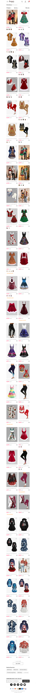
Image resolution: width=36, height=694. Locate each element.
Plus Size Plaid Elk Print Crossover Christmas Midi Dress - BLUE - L (24, 339)
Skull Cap (20, 672)
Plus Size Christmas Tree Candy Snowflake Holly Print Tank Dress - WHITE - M (11, 247)
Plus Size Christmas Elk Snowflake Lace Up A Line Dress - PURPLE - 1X (11, 359)
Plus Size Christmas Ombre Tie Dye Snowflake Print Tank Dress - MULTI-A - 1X (11, 400)
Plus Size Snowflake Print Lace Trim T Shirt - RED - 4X (11, 488)
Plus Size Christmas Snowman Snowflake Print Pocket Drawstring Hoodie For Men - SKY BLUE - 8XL (11, 655)
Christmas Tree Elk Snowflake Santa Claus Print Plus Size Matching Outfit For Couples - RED (11, 181)
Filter (26, 8)
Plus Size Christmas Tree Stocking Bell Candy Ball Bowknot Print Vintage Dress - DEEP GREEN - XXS (24, 25)
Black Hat (16, 669)
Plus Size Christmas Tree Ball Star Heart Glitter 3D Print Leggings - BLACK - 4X (24, 400)
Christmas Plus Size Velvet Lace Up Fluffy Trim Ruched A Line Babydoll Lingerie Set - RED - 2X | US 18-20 (24, 443)
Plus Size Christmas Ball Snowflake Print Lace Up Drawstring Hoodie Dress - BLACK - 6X (24, 553)
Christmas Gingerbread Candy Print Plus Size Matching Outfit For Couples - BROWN (11, 48)
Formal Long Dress (11, 672)
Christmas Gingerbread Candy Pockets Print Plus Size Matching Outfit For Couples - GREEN (24, 181)
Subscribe (26, 681)
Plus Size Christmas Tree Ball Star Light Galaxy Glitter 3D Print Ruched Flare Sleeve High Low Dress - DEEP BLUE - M (11, 161)
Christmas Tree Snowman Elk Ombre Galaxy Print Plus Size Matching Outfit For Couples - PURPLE (24, 48)
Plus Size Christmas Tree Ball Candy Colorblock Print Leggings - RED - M (24, 488)
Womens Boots (23, 669)
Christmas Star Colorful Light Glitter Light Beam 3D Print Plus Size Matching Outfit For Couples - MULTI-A (24, 204)
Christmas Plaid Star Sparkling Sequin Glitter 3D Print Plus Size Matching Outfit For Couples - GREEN (24, 161)
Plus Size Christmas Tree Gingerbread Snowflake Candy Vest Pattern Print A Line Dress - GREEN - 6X (24, 224)
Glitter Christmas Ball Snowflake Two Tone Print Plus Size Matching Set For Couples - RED (11, 93)
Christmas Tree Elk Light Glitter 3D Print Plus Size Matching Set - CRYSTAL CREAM (11, 204)
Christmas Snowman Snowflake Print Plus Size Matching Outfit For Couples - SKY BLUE (11, 594)
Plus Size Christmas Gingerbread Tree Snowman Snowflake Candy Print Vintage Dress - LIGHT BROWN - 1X (11, 267)
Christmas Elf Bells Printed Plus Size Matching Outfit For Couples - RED (11, 25)
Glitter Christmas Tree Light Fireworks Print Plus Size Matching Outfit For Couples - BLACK (11, 70)
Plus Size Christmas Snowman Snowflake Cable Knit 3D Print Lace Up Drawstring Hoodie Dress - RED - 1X (24, 614)
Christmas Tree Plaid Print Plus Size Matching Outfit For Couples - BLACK (11, 553)
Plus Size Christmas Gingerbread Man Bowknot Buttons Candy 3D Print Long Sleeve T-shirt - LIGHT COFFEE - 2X (11, 138)
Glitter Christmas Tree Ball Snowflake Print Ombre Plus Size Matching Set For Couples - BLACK (24, 70)
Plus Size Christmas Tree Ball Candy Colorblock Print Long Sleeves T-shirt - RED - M (11, 510)
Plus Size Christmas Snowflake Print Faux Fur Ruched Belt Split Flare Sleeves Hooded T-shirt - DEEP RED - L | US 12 (11, 292)
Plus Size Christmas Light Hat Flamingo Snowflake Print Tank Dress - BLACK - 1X (24, 359)
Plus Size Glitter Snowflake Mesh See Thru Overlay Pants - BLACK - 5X (11, 339)
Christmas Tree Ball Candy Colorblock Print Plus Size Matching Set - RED (24, 510)
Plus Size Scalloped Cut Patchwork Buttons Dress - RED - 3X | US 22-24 (24, 93)
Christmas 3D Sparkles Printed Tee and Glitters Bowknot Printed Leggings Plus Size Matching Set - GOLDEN (24, 138)
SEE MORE (18, 663)
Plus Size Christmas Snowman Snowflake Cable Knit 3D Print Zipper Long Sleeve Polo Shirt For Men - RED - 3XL (24, 655)
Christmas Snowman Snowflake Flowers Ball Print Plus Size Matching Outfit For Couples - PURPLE (24, 594)
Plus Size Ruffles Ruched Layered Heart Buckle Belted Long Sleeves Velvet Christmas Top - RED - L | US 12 (24, 267)
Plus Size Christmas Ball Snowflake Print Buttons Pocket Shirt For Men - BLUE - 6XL (11, 635)
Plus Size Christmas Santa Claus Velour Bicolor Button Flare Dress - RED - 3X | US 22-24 (11, 465)
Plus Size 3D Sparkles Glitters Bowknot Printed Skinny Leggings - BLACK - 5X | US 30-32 (24, 465)
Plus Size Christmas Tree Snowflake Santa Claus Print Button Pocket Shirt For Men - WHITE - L (11, 420)
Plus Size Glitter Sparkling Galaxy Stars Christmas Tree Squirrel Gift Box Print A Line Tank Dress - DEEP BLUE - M (24, 292)
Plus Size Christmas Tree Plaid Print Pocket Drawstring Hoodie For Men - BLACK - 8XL (24, 533)
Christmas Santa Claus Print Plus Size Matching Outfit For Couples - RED (11, 224)
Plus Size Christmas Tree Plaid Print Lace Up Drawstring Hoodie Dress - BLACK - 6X (11, 533)
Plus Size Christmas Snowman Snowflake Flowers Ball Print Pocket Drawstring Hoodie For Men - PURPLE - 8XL (24, 635)
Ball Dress (9, 669)
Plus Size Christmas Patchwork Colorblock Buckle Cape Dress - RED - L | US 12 (11, 316)
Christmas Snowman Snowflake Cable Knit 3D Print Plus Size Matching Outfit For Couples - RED (24, 574)
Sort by (15, 8)
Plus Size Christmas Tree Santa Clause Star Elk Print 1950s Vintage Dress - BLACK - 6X (24, 247)
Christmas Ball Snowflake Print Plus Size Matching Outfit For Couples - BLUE (11, 614)
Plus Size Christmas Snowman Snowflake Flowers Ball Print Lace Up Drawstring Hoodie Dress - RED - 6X (11, 574)
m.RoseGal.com (12, 2)
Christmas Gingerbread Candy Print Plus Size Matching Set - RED (24, 420)
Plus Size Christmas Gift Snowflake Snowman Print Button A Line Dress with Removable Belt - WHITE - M (11, 443)
